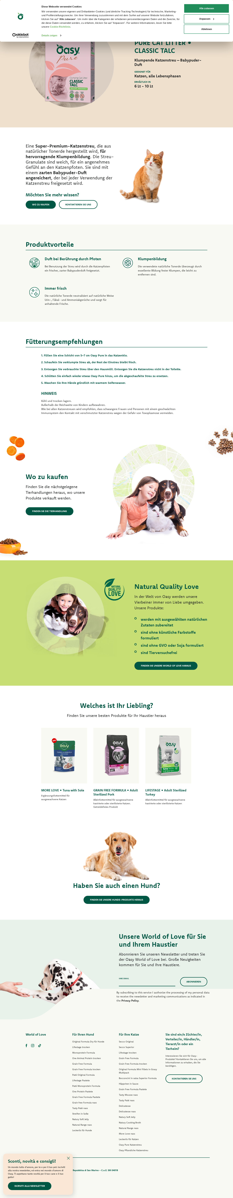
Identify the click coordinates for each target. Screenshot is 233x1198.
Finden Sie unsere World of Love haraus (166, 665)
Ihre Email (124, 978)
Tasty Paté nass (80, 1108)
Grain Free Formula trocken (86, 1069)
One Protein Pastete (82, 1091)
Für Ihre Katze (129, 1034)
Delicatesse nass (127, 1111)
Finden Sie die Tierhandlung (49, 511)
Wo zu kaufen (40, 204)
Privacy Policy (130, 1000)
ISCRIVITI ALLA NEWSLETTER (29, 1185)
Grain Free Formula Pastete (86, 1097)
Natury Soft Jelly (80, 1119)
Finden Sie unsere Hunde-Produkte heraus (116, 899)
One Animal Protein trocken (86, 1058)
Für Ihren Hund (83, 1034)
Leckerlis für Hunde (82, 1130)
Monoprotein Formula (83, 1052)
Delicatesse (125, 1106)
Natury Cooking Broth (130, 1122)
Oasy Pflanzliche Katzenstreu (133, 1150)
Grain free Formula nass (84, 1102)
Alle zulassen (206, 8)
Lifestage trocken (81, 1047)
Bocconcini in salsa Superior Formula (138, 1078)
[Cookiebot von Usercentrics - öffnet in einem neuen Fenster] (20, 35)
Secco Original (126, 1041)
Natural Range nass (82, 1124)
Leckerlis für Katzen (129, 1139)
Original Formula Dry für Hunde (88, 1041)
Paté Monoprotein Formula (86, 1086)
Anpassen (204, 18)
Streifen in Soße (80, 1113)
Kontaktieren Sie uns (78, 204)
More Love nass (127, 1133)
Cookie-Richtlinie (60, 26)
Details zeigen (49, 35)
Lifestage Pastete (81, 1080)
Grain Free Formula (82, 1063)
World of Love (36, 1034)
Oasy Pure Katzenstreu (130, 1144)
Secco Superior (126, 1047)
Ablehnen (206, 29)
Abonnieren (193, 981)
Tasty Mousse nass (128, 1094)
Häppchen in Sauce (128, 1083)
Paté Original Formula (83, 1074)
